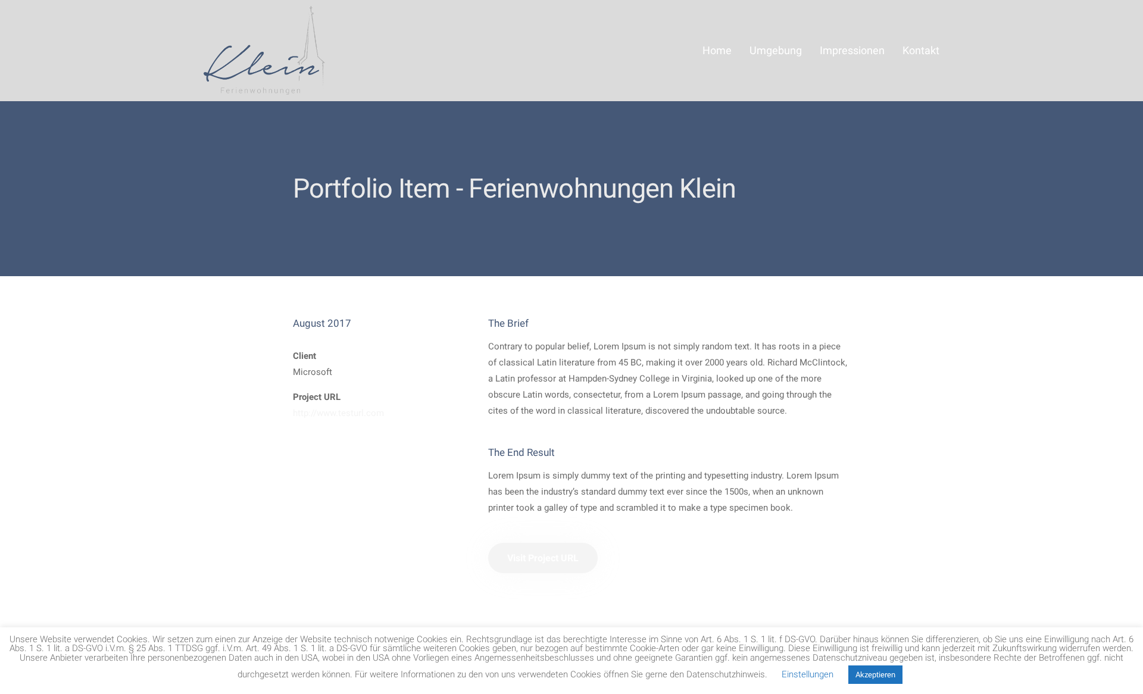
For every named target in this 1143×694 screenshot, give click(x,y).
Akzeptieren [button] (875, 674)
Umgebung (775, 50)
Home (717, 50)
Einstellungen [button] (807, 674)
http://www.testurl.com (338, 413)
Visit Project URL (543, 558)
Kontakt (920, 50)
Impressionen (852, 50)
